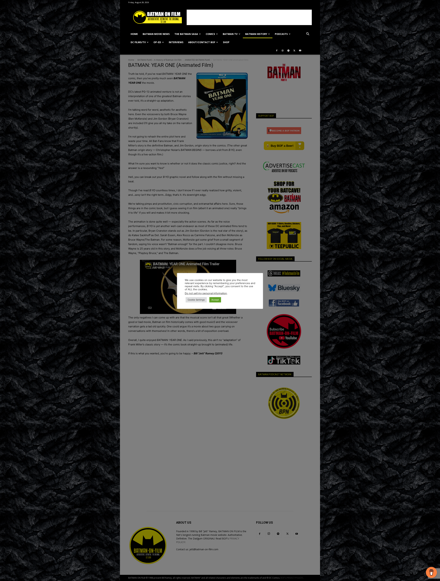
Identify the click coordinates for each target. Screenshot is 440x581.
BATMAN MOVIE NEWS (156, 34)
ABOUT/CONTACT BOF (201, 42)
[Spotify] (288, 50)
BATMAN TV (230, 34)
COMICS (210, 34)
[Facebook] (276, 50)
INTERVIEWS (176, 42)
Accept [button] (215, 299)
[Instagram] (282, 50)
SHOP (226, 42)
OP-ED (157, 42)
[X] (294, 50)
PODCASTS (281, 34)
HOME (134, 34)
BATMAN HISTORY (256, 34)
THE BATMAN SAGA (186, 34)
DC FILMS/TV (138, 42)
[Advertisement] (249, 17)
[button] (308, 34)
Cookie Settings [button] (196, 299)
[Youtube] (300, 50)
